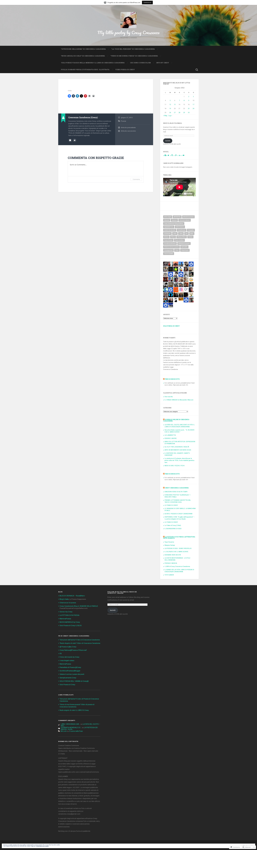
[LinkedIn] (180, 155)
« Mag (165, 115)
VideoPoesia (185, 250)
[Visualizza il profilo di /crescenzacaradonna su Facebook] (165, 155)
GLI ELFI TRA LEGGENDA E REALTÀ (177, 447)
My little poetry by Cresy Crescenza (128, 32)
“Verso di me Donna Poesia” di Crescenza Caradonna (134, 56)
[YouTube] (183, 155)
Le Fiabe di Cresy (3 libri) (173, 525)
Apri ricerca (197, 69)
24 (193, 108)
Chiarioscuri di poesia (68, 603)
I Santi (181, 233)
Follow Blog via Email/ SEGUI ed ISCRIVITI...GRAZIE (122, 592)
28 (179, 112)
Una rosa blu (169, 397)
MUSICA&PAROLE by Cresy (70, 622)
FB (61, 654)
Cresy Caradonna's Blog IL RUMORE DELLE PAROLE (79, 606)
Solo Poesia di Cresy (171, 326)
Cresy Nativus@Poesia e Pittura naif (73, 650)
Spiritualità (184, 247)
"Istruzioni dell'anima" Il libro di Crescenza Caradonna (80, 640)
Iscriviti (167, 141)
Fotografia (191, 230)
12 (170, 104)
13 (175, 104)
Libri (186, 233)
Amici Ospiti (167, 216)
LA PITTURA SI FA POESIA (69, 615)
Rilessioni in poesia (184, 243)
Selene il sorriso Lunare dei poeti (72, 674)
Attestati (166, 220)
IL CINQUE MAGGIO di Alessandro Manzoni (179, 400)
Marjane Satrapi (170, 545)
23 (189, 108)
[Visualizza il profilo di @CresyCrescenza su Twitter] (168, 155)
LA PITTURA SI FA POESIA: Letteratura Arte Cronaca (179, 537)
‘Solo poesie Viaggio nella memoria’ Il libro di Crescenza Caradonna (93, 63)
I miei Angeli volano (67, 660)
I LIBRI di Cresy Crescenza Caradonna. (177, 566)
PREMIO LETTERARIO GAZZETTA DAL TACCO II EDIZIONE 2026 (178, 501)
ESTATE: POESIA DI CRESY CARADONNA (178, 514)
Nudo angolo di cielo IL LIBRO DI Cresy (74, 710)
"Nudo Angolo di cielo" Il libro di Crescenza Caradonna (80, 643)
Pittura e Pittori (181, 237)
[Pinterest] (176, 155)
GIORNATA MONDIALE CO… (71, 727)
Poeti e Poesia (168, 240)
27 (175, 112)
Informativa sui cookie (42, 846)
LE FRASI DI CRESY (171, 505)
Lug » (170, 115)
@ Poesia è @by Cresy (68, 647)
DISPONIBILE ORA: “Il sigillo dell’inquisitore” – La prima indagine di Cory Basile (180, 518)
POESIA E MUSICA (171, 563)
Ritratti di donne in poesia (171, 247)
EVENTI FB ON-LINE (169, 230)
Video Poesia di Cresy (125, 70)
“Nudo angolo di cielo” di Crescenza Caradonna (83, 56)
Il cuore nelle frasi (76, 731)
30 (189, 112)
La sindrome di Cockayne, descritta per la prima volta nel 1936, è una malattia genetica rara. (179, 460)
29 (184, 112)
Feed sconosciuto (172, 379)
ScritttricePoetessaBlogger (70, 671)
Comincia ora (147, 2)
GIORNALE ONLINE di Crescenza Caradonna (176, 420)
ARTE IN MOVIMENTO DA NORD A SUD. (178, 450)
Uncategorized (168, 250)
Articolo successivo (128, 131)
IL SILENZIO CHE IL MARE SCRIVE (176, 552)
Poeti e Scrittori (179, 240)
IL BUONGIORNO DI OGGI (173, 529)
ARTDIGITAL (177, 216)
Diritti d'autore (180, 227)
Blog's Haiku (64, 599)
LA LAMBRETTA (170, 435)
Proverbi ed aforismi (170, 243)
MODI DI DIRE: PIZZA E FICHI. (175, 466)
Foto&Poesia (181, 230)
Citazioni (174, 220)
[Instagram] (172, 155)
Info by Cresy (162, 63)
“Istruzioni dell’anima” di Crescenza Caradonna (83, 49)
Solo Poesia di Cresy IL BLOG (71, 625)
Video (177, 250)
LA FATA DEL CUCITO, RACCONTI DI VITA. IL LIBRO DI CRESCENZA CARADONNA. (180, 426)
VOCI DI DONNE (168, 253)
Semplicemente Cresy (68, 678)
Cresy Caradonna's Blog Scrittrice (173, 223)
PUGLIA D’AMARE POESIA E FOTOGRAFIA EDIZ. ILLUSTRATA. (85, 70)
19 (170, 108)
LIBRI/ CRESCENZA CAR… (70, 724)
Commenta (136, 179)
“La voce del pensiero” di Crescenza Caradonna (133, 49)
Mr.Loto (64, 731)
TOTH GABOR (169, 575)
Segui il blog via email (172, 123)
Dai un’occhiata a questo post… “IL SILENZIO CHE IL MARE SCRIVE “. (179, 431)
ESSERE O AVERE (171, 438)
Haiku (174, 233)
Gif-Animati (167, 233)
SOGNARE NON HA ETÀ (173, 555)
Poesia (123, 121)
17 (193, 104)
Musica (166, 237)
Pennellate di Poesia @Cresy (70, 667)
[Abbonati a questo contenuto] (164, 379)
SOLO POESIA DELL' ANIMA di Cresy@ (74, 681)
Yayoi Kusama (169, 542)
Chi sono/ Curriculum (140, 63)
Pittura (173, 237)
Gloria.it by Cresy (66, 612)
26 (170, 112)
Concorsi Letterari (184, 220)
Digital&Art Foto (168, 227)
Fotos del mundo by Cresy (69, 657)
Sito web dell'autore (74, 140)
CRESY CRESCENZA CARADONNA (177, 488)
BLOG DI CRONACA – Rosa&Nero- (72, 596)
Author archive (70, 140)
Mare (191, 233)
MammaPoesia (65, 619)
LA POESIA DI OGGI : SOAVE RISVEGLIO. (178, 548)
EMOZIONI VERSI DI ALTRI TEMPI (176, 492)
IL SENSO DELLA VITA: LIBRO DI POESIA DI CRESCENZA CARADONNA (179, 571)
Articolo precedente (128, 127)
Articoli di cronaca (188, 216)
